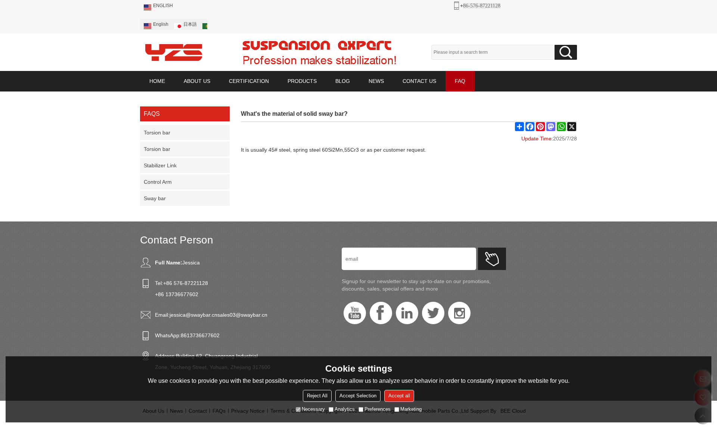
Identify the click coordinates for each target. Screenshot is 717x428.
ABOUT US (197, 81)
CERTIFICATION (249, 81)
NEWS (376, 81)
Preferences (377, 409)
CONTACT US (419, 81)
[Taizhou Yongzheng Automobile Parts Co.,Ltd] (173, 52)
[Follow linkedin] (407, 313)
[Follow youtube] (355, 313)
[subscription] (492, 259)
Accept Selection (357, 395)
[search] (566, 52)
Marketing (411, 409)
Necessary (313, 409)
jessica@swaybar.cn (193, 315)
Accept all (399, 395)
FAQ (460, 81)
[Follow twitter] (433, 313)
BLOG (342, 81)
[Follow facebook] (381, 313)
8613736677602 (200, 335)
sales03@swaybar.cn (242, 315)
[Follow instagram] (459, 313)
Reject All (317, 395)
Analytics (345, 409)
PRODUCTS (302, 81)
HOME (157, 81)
